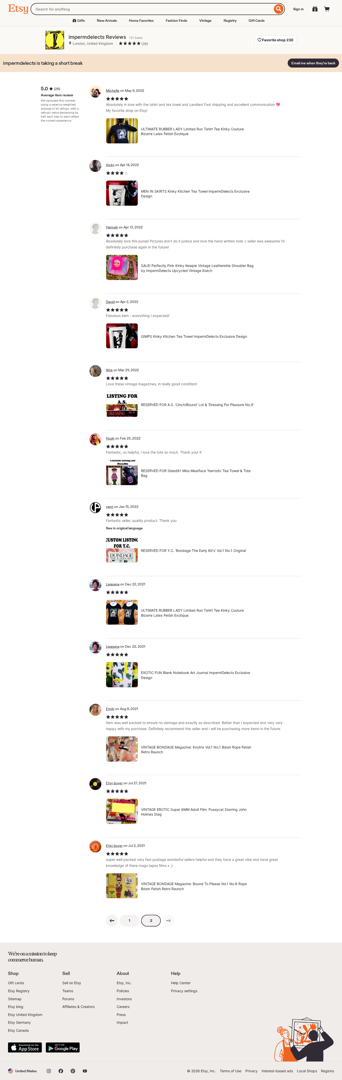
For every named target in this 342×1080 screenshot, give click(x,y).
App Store (25, 1047)
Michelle (112, 91)
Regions (327, 1071)
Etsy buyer (114, 783)
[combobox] (152, 9)
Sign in (298, 9)
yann (109, 507)
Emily (110, 709)
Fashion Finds (176, 21)
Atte (109, 370)
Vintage (205, 21)
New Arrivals (107, 21)
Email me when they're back (313, 63)
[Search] (279, 9)
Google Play (63, 1047)
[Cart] (327, 9)
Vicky (110, 165)
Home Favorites (141, 21)
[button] (22, 1071)
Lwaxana (112, 584)
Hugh (110, 438)
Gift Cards (257, 21)
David (110, 302)
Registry (230, 21)
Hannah (112, 227)
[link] (168, 921)
